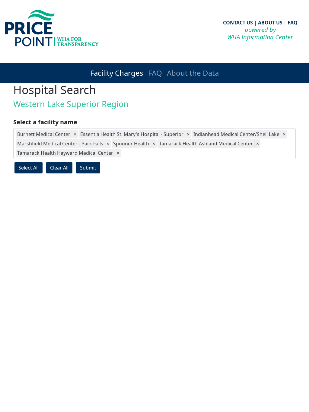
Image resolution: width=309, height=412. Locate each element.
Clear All (59, 167)
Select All (28, 167)
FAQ (293, 22)
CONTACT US (238, 22)
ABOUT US (270, 22)
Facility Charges (116, 73)
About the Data (193, 73)
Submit (88, 167)
